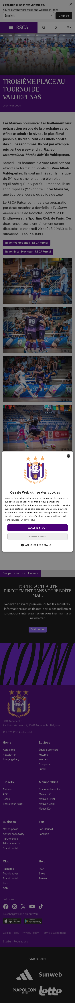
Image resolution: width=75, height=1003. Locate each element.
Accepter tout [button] (37, 527)
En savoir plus (28, 519)
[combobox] (68, 456)
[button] (37, 545)
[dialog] (37, 501)
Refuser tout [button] (37, 536)
